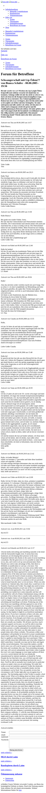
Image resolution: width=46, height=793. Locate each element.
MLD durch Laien (9, 757)
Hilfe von (8, 17)
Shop (7, 27)
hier (20, 790)
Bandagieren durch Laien (12, 765)
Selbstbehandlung (11, 9)
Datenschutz (9, 780)
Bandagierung (15, 13)
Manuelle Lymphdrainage (19, 11)
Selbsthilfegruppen (16, 23)
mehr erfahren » (6, 752)
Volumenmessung (16, 15)
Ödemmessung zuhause (11, 774)
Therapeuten (14, 21)
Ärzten (12, 19)
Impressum (9, 778)
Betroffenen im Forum (18, 25)
